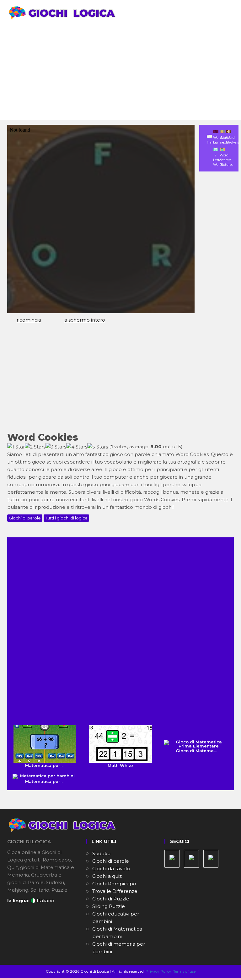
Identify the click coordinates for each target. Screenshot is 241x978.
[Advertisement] (120, 73)
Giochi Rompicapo (114, 884)
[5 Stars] (97, 447)
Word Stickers (232, 139)
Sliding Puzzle (108, 906)
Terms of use (184, 971)
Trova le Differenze (114, 891)
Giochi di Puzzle (110, 899)
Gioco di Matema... (196, 750)
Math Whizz (121, 765)
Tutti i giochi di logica (66, 517)
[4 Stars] (76, 447)
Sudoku (101, 853)
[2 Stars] (35, 447)
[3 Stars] (56, 447)
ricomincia (29, 320)
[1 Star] (16, 447)
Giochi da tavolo (111, 869)
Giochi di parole (25, 517)
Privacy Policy (158, 971)
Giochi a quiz (107, 876)
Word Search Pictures (226, 160)
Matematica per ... (44, 765)
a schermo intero (84, 320)
